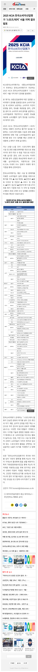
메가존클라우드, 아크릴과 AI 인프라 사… (16, 613)
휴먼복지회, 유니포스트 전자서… (30, 649)
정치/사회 (12, 9)
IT (34, 9)
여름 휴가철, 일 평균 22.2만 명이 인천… (16, 537)
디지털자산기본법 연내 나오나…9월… (15, 590)
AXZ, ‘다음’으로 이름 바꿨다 (12, 527)
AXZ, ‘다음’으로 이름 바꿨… (29, 566)
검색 (29, 656)
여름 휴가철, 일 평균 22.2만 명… (18, 649)
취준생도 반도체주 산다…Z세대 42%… (16, 594)
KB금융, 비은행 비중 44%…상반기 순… (16, 604)
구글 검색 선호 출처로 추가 (13, 30)
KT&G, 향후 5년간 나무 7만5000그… (15, 522)
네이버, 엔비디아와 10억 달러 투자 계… (16, 532)
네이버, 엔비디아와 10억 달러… (7, 649)
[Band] (25, 505)
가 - (33, 30)
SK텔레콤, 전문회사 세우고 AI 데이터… (16, 618)
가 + (29, 30)
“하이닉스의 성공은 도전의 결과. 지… (15, 575)
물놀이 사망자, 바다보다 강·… (8, 566)
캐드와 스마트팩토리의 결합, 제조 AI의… (16, 609)
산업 (27, 9)
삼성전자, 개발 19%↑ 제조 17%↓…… (16, 580)
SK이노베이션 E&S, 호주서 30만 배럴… (16, 546)
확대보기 (30, 78)
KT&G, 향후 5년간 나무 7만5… (18, 566)
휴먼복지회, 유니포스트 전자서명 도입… (16, 541)
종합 (4, 9)
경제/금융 (19, 9)
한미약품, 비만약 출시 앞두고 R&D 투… (16, 599)
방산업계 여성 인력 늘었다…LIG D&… (15, 585)
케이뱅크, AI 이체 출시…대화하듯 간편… (16, 551)
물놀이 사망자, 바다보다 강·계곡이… (15, 518)
